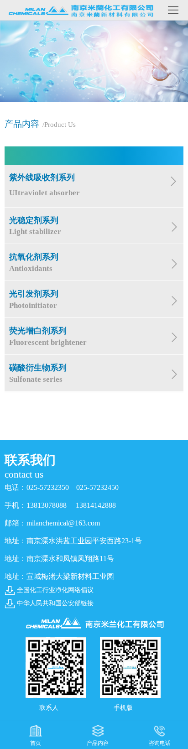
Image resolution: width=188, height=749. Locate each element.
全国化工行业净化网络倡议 (55, 590)
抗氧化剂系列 (33, 262)
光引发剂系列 (33, 299)
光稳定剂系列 (35, 226)
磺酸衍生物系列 (38, 373)
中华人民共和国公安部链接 (55, 603)
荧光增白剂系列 (48, 336)
